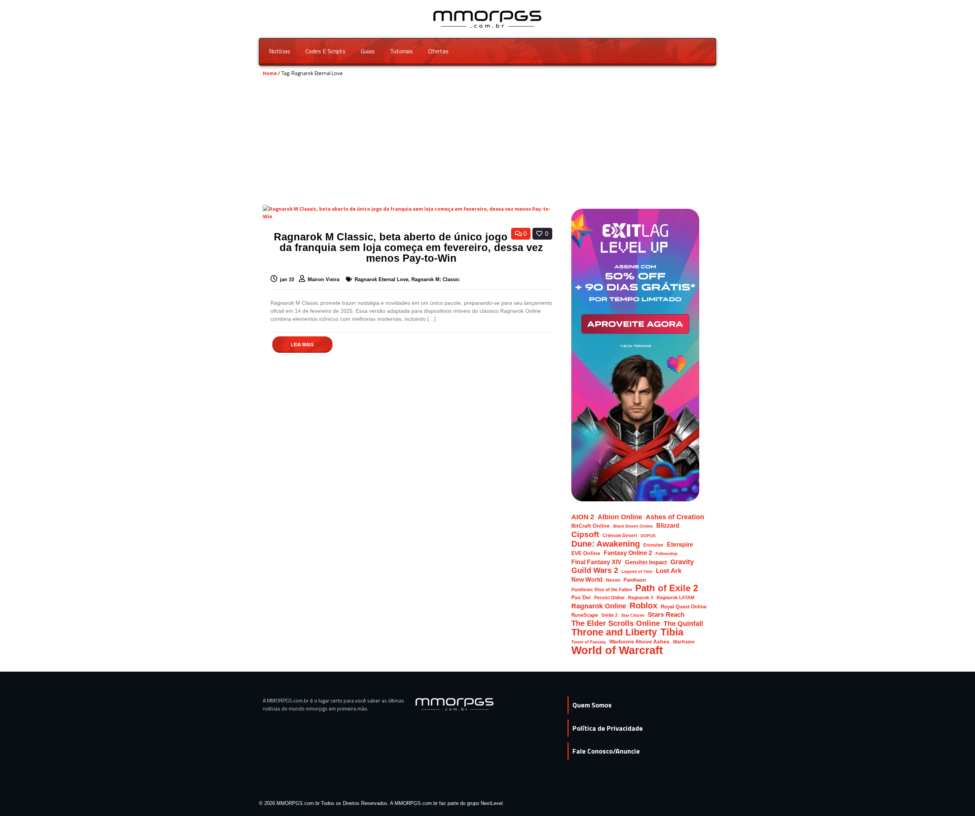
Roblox (643, 606)
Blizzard (667, 525)
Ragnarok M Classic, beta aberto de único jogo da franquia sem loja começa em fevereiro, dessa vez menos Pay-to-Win (408, 247)
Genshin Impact (646, 562)
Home (270, 73)
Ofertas (438, 51)
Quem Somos (592, 705)
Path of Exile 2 (666, 588)
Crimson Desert (620, 535)
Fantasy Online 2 (628, 553)
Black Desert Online (633, 526)
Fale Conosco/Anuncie (606, 751)
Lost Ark (668, 570)
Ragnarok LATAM (675, 597)
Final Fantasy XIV (596, 562)
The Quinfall (683, 623)
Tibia (671, 632)
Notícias (279, 51)
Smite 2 (609, 615)
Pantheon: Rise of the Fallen (601, 589)
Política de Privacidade (607, 728)
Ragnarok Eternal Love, (383, 279)
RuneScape (584, 615)
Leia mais (302, 344)
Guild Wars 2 (594, 570)
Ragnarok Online (598, 606)
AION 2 (582, 517)
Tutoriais (401, 51)
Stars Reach (666, 614)
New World (587, 579)
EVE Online (585, 553)
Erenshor (653, 544)
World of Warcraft (617, 650)
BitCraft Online (590, 526)
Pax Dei (581, 597)
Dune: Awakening (605, 544)
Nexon (613, 580)
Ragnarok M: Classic (435, 279)
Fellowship (666, 553)
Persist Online (609, 597)
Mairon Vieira (324, 279)
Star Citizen (632, 615)
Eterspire (680, 544)
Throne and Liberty (614, 632)
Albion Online (620, 517)
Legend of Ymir (637, 571)
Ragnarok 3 (640, 597)
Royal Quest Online (683, 607)
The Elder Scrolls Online (615, 623)
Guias (368, 51)
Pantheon (634, 580)
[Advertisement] (487, 147)
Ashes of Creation (675, 517)
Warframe (684, 641)
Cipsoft (585, 534)
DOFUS (648, 535)
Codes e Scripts (325, 51)
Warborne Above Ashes (639, 642)
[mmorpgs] (487, 18)
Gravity (682, 562)
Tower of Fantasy (588, 642)
